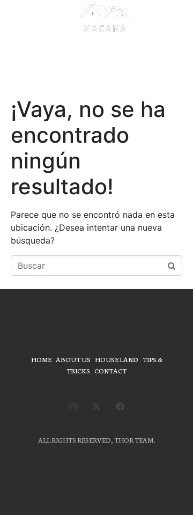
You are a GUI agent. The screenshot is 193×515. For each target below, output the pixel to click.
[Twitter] (96, 407)
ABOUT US (73, 359)
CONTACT (110, 370)
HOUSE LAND (116, 359)
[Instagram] (73, 407)
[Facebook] (120, 407)
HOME (41, 359)
